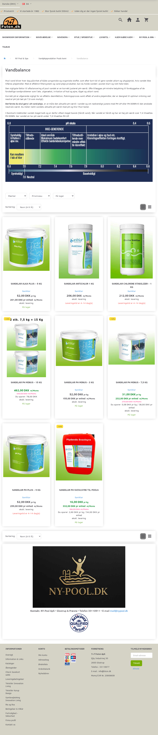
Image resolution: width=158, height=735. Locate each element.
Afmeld (136, 668)
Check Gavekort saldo (13, 673)
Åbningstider (11, 667)
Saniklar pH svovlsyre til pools (79, 489)
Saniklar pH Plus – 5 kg (26, 489)
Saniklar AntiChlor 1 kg (79, 283)
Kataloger (10, 663)
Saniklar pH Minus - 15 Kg (26, 382)
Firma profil (11, 720)
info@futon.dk (105, 671)
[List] (150, 207)
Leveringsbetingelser (15, 679)
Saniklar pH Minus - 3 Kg (79, 382)
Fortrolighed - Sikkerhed (12, 714)
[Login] (138, 19)
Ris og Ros (10, 704)
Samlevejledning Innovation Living (13, 698)
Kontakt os (10, 724)
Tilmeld (136, 663)
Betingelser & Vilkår (14, 708)
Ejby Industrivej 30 (99, 658)
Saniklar (26, 291)
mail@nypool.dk (119, 610)
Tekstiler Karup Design (12, 691)
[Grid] (143, 207)
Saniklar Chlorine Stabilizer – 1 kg (132, 285)
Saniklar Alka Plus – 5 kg (26, 283)
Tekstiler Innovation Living (14, 684)
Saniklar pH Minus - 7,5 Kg (132, 382)
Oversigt (9, 654)
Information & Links (14, 659)
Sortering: (10, 206)
